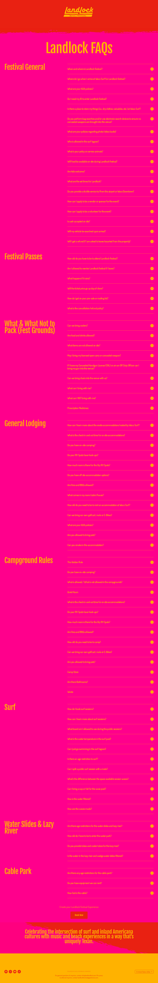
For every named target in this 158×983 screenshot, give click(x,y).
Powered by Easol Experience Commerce (79, 971)
